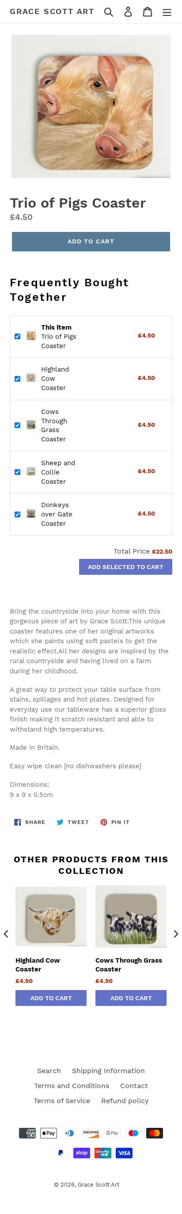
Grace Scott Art (52, 11)
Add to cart (51, 998)
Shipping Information (108, 1070)
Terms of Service (62, 1100)
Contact (134, 1085)
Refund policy (125, 1100)
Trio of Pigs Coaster (58, 336)
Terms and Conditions (71, 1085)
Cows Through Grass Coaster (128, 964)
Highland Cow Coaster (55, 378)
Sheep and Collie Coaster (58, 472)
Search (49, 1070)
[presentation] (6, 934)
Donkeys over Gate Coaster (56, 514)
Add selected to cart (125, 566)
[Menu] (167, 12)
